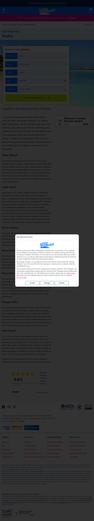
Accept (32, 283)
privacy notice (22, 278)
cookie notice (70, 273)
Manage (47, 283)
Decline (61, 283)
